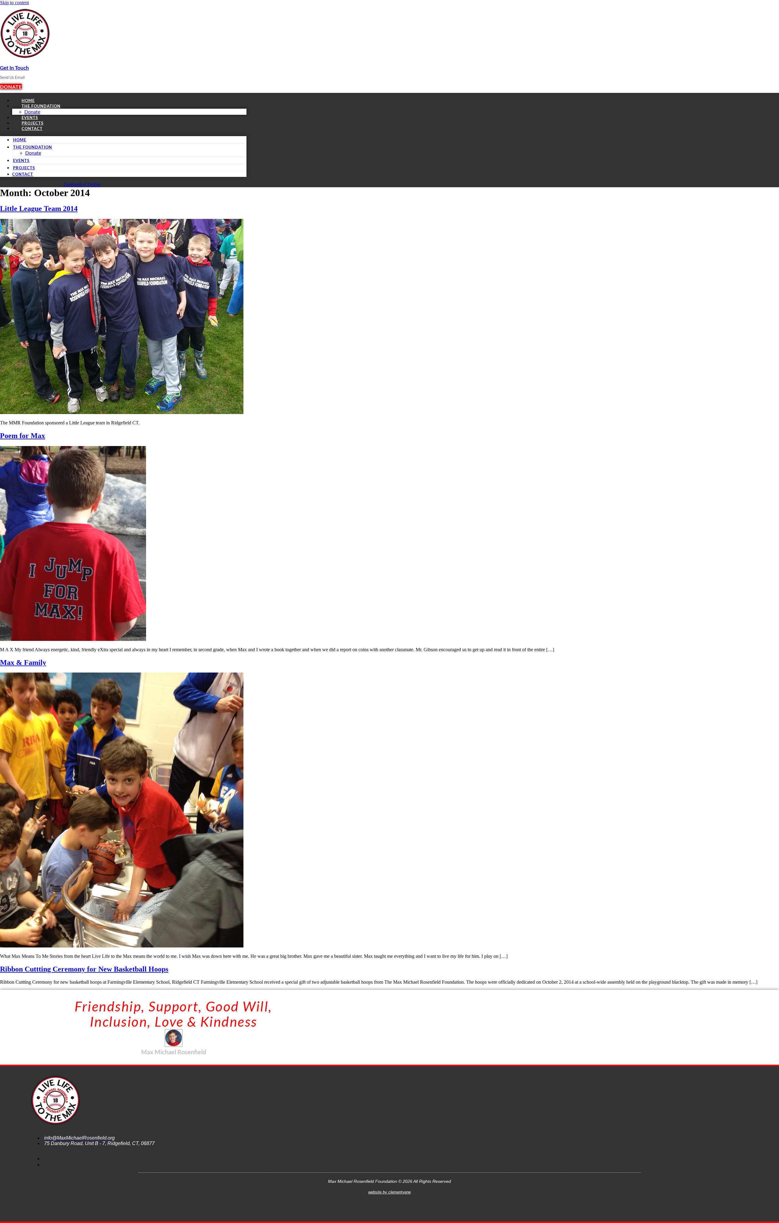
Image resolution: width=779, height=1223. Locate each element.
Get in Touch (14, 68)
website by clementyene (389, 1192)
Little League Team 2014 (39, 209)
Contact (32, 128)
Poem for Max (22, 436)
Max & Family (23, 662)
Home (19, 139)
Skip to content (14, 2)
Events (21, 160)
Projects (24, 167)
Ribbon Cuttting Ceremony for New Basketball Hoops (84, 969)
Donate (33, 153)
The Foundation (41, 106)
